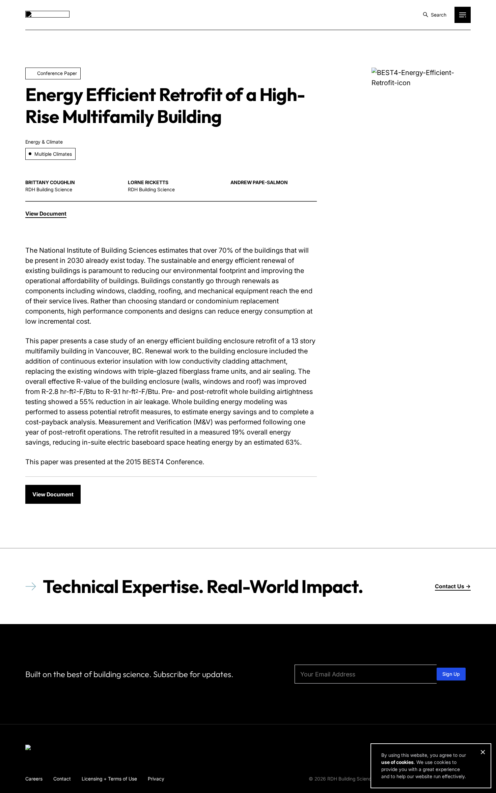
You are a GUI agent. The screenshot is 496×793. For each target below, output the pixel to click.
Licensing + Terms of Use (109, 779)
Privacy (156, 779)
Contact (62, 779)
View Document (53, 494)
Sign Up (451, 674)
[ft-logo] (47, 749)
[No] (482, 752)
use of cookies (397, 762)
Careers (34, 779)
